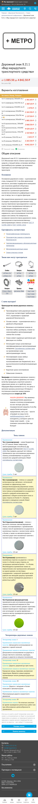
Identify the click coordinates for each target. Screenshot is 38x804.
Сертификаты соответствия (25, 348)
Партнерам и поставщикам (12, 769)
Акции (12, 802)
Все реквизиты (7, 787)
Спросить (26, 802)
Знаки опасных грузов (14, 252)
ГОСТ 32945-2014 (19, 225)
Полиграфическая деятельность (18, 234)
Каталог (4, 802)
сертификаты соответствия (12, 460)
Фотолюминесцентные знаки (17, 249)
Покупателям (6, 764)
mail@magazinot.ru (17, 416)
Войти (33, 802)
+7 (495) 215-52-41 (10, 746)
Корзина (19, 802)
